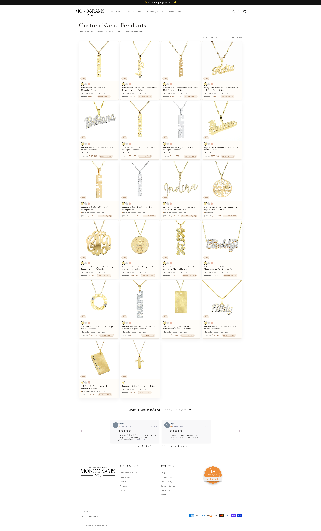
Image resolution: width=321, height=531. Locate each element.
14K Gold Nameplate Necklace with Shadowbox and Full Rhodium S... (219, 268)
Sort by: (205, 37)
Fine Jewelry (125, 481)
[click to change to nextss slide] (239, 431)
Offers (122, 490)
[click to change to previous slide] (81, 431)
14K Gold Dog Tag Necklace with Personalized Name (95, 387)
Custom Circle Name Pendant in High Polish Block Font (97, 327)
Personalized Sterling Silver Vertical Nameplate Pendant (178, 148)
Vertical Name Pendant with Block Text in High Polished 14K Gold (180, 89)
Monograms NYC (90, 525)
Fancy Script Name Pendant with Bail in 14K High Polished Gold (221, 89)
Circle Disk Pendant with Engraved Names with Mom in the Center (140, 268)
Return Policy (166, 481)
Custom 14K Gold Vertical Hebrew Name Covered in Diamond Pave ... (180, 268)
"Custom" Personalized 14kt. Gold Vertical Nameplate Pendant (139, 148)
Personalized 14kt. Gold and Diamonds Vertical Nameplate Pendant (138, 327)
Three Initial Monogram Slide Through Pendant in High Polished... (97, 268)
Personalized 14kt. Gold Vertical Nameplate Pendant (94, 89)
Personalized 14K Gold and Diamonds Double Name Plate (97, 148)
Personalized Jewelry (128, 473)
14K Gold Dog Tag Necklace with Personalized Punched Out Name (177, 327)
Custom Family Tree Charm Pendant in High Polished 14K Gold (220, 208)
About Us (165, 495)
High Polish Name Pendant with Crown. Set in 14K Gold (221, 148)
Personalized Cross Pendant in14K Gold (138, 386)
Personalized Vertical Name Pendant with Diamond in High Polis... (139, 89)
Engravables (125, 477)
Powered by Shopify (102, 525)
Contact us (165, 490)
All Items (123, 486)
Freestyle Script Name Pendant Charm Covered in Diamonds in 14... (179, 208)
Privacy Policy (166, 477)
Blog (163, 473)
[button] (133, 11)
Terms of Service (168, 486)
